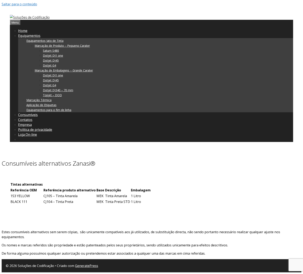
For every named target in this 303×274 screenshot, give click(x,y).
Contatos (25, 119)
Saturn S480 (51, 51)
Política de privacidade (35, 129)
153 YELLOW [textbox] (20, 196)
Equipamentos (29, 35)
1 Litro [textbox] (136, 196)
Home (22, 30)
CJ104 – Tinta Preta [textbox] (58, 201)
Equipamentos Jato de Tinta (44, 41)
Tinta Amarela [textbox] (116, 196)
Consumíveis (28, 114)
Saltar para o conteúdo (19, 4)
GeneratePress (86, 265)
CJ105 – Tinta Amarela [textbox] (60, 196)
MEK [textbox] (99, 196)
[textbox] (26, 184)
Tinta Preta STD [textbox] (117, 201)
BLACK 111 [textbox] (19, 201)
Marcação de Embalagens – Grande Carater (64, 70)
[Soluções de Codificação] (30, 17)
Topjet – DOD (52, 95)
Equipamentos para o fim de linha (48, 110)
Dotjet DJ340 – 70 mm (58, 90)
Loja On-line (27, 134)
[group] (151, 193)
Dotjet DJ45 (51, 60)
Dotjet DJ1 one (53, 55)
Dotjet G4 (49, 65)
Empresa (25, 124)
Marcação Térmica (39, 100)
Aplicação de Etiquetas (41, 105)
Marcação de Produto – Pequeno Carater (62, 46)
